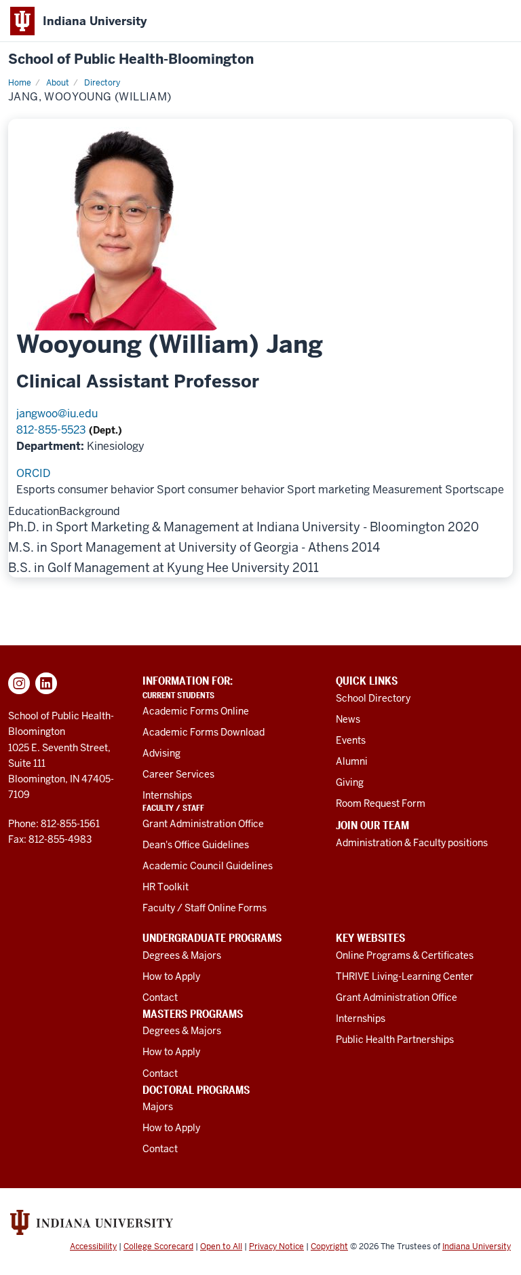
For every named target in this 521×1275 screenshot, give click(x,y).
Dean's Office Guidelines (195, 845)
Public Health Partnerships (395, 1039)
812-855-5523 (52, 430)
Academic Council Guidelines (207, 866)
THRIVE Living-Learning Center (405, 976)
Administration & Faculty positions (412, 843)
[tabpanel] (260, 547)
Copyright (329, 1246)
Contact (160, 997)
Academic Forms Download (203, 732)
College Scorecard (158, 1246)
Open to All (221, 1246)
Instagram (19, 683)
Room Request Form (380, 803)
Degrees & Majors (181, 955)
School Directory (373, 698)
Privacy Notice (276, 1246)
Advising (161, 753)
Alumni (352, 761)
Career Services (178, 774)
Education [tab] (33, 511)
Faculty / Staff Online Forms (204, 908)
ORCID (33, 473)
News (348, 719)
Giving (350, 782)
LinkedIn (46, 683)
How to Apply (171, 976)
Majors (157, 1107)
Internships (167, 795)
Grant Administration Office (203, 824)
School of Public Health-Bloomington (131, 59)
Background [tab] (89, 511)
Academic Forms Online (195, 711)
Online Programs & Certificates (405, 955)
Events (351, 740)
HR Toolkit (165, 887)
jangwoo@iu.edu (57, 413)
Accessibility (93, 1246)
